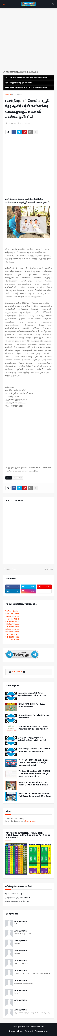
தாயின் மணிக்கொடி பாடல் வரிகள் (17, 901)
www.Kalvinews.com (34, 1026)
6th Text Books (12, 624)
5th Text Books (12, 621)
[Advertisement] (28, 40)
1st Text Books (11, 611)
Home (8, 94)
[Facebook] (14, 132)
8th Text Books (12, 629)
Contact (29, 1031)
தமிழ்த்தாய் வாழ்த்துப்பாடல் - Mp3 (17, 897)
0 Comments (26, 123)
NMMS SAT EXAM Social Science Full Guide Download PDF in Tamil (34, 794)
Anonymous (20, 921)
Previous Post (10, 569)
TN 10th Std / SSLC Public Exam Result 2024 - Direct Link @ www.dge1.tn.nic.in (33, 762)
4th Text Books (12, 619)
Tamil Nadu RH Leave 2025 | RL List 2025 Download (26, 88)
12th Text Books (12, 639)
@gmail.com (30, 821)
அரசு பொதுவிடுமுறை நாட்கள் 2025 (18, 83)
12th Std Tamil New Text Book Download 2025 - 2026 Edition (33, 727)
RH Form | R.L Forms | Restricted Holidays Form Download (34, 750)
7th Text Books (12, 626)
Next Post (49, 569)
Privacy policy (41, 1031)
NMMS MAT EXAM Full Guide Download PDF (31, 705)
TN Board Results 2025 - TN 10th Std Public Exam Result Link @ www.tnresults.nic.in (34, 774)
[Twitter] (19, 132)
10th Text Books (12, 634)
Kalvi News (17, 671)
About (20, 1031)
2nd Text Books (12, 613)
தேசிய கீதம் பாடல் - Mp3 (14, 893)
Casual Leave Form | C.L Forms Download (33, 716)
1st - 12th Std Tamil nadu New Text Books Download (26, 78)
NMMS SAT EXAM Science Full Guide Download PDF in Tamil (33, 783)
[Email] (30, 132)
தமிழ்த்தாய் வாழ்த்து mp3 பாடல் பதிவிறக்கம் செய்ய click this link (32, 694)
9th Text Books (12, 631)
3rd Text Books (12, 616)
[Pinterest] (24, 132)
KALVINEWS (17, 94)
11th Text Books (12, 637)
